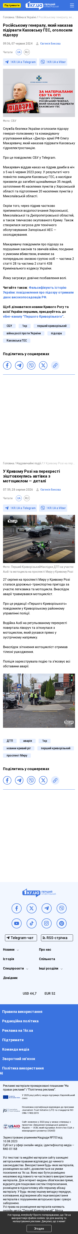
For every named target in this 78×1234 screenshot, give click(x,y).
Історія (8, 959)
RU (27, 52)
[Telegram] (19, 365)
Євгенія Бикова (50, 43)
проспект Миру (17, 755)
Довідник (10, 978)
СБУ (9, 325)
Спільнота (47, 959)
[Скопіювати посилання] (55, 365)
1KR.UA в (23, 62)
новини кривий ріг (19, 748)
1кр (24, 325)
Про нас (45, 949)
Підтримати (11, 5)
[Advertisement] (39, 418)
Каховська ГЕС (17, 340)
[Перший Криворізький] (42, 5)
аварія (27, 740)
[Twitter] (43, 365)
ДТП (10, 740)
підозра (56, 333)
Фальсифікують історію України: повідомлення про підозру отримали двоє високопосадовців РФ (38, 292)
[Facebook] (7, 365)
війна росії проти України (24, 333)
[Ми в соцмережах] (17, 908)
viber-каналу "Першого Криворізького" (33, 316)
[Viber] (31, 365)
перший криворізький (52, 325)
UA (19, 52)
